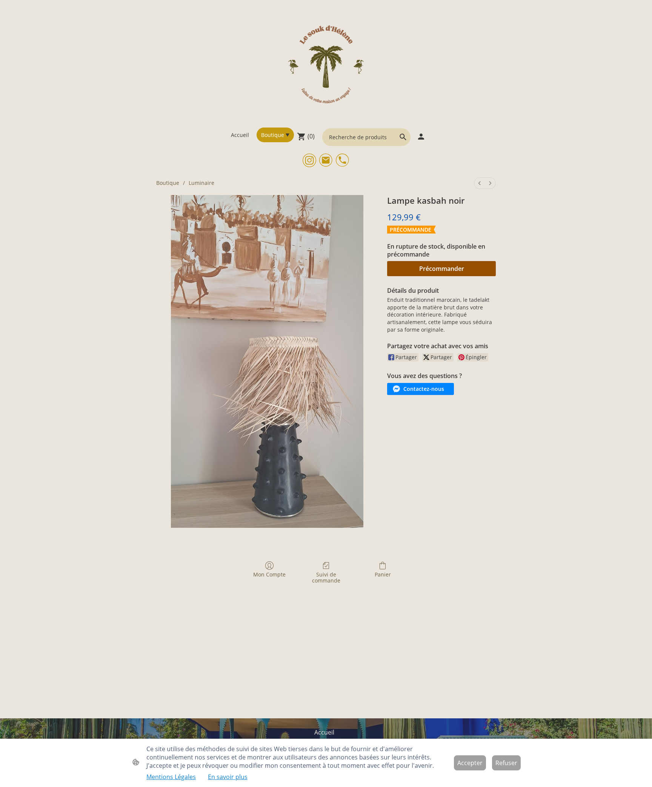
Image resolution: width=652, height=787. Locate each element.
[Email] (326, 160)
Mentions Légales (171, 777)
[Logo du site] (326, 63)
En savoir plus (228, 777)
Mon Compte (269, 574)
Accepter (470, 763)
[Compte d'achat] (421, 136)
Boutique (167, 182)
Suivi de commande (326, 577)
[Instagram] (309, 160)
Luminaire (201, 182)
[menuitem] (479, 183)
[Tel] (342, 160)
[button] (403, 136)
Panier (383, 574)
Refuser (506, 763)
